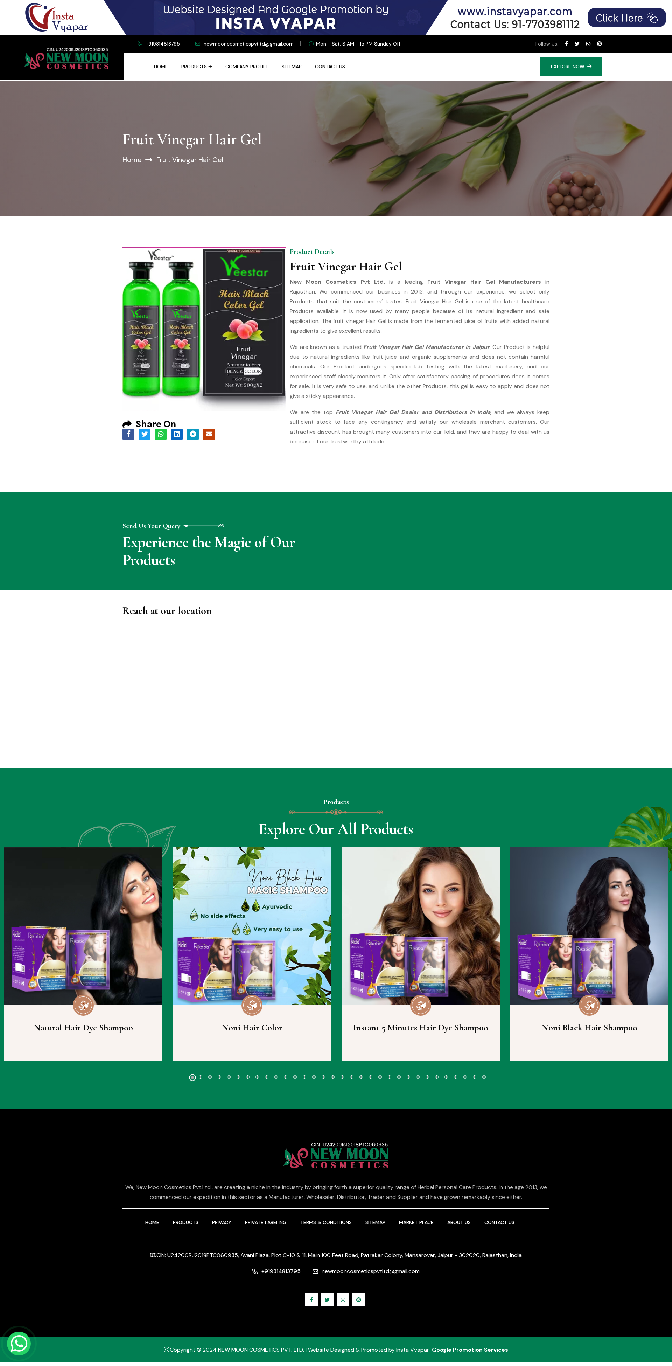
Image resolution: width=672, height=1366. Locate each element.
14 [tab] (314, 1077)
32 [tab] (484, 1077)
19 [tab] (361, 1077)
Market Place (416, 1222)
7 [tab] (247, 1077)
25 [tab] (418, 1077)
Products (194, 66)
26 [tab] (427, 1077)
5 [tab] (229, 1077)
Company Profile (246, 66)
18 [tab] (351, 1077)
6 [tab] (238, 1077)
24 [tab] (408, 1077)
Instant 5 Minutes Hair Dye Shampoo (420, 1027)
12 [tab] (295, 1077)
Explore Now (567, 66)
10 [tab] (276, 1077)
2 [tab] (200, 1077)
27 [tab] (437, 1077)
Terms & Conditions (326, 1222)
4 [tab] (219, 1077)
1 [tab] (192, 1077)
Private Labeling (266, 1222)
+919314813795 (163, 44)
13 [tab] (304, 1077)
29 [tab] (455, 1077)
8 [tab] (257, 1077)
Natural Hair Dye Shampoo (83, 1027)
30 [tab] (465, 1077)
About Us (459, 1222)
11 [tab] (285, 1077)
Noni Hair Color (252, 1027)
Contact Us (330, 66)
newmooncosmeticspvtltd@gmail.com (249, 44)
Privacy (221, 1222)
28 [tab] (446, 1077)
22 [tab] (389, 1077)
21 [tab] (380, 1077)
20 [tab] (370, 1077)
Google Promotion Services (470, 1349)
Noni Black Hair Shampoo (589, 1027)
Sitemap (292, 66)
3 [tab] (210, 1077)
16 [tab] (333, 1077)
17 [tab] (342, 1077)
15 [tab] (323, 1077)
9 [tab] (266, 1077)
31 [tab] (474, 1077)
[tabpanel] (252, 954)
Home (161, 66)
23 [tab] (399, 1077)
